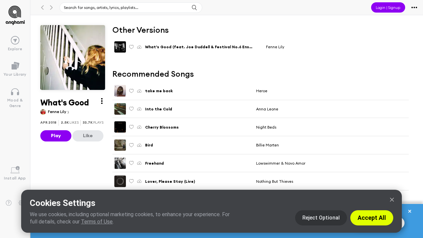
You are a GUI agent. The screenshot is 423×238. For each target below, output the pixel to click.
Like (88, 136)
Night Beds (266, 127)
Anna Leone (267, 108)
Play (56, 136)
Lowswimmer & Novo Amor (280, 163)
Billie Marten (267, 144)
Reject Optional (321, 218)
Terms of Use (97, 221)
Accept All (372, 217)
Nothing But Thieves (274, 181)
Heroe (261, 90)
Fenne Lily (57, 111)
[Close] (392, 199)
